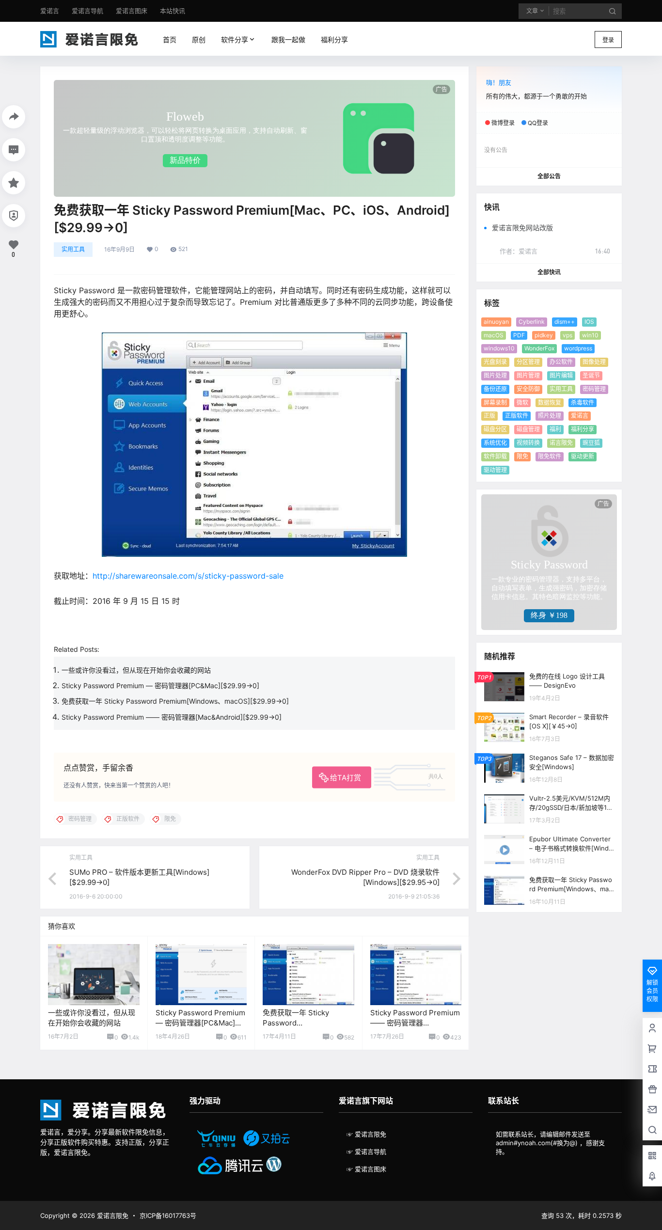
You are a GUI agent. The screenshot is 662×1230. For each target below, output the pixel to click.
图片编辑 (561, 375)
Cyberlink (532, 321)
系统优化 (495, 442)
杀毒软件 (582, 402)
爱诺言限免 (111, 1215)
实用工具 (73, 249)
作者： (518, 251)
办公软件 (561, 361)
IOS (589, 321)
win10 (590, 335)
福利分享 (582, 429)
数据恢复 (549, 402)
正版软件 (516, 415)
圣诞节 (591, 375)
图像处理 (594, 361)
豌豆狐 (591, 442)
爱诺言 (579, 415)
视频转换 (528, 442)
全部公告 (549, 176)
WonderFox (539, 348)
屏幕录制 (495, 402)
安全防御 (528, 389)
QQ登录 (538, 122)
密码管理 (594, 389)
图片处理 (495, 375)
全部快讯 (549, 272)
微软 (522, 402)
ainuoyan (496, 321)
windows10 (499, 348)
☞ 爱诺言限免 (366, 1134)
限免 (522, 456)
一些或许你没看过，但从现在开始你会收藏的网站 (136, 670)
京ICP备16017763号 (168, 1215)
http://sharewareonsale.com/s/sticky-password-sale (188, 576)
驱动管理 (495, 469)
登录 (608, 40)
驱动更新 (582, 456)
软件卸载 (495, 456)
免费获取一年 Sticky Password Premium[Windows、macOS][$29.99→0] (175, 701)
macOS (494, 335)
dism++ (564, 321)
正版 (489, 415)
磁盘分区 (495, 429)
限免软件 (549, 456)
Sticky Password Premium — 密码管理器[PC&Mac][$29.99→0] (160, 685)
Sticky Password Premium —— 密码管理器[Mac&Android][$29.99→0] (172, 717)
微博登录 (503, 122)
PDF (519, 335)
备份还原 (495, 389)
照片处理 (549, 415)
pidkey (544, 335)
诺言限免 (561, 442)
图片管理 (528, 375)
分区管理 (528, 361)
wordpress (578, 348)
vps (567, 335)
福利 (555, 429)
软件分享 (232, 39)
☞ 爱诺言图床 (366, 1169)
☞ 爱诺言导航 (366, 1151)
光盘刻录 (495, 361)
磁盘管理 (528, 429)
